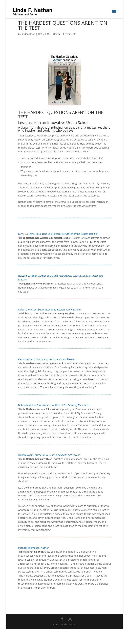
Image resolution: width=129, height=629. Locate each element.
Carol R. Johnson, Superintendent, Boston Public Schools (50, 309)
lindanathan (28, 34)
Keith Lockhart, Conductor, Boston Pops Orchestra (46, 359)
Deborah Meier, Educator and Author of (53, 405)
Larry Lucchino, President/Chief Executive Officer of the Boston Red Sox (58, 233)
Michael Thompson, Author (33, 547)
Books (56, 34)
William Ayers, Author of (49, 454)
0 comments (69, 34)
